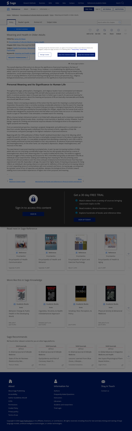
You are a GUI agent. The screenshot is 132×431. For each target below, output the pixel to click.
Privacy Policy (75, 49)
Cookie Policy (83, 49)
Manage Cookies (44, 54)
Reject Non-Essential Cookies (67, 54)
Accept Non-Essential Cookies (86, 54)
